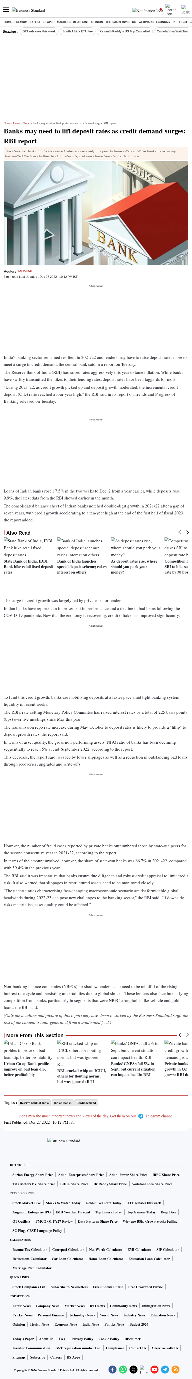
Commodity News (123, 1305)
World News (109, 1315)
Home (8, 21)
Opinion (97, 21)
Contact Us (137, 1348)
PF (174, 21)
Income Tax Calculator (29, 1249)
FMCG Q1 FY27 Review (54, 1221)
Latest (35, 21)
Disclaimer (132, 1338)
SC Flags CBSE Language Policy (37, 1230)
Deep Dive (168, 1212)
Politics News (114, 1324)
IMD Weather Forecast (73, 1212)
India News (90, 1324)
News (27, 123)
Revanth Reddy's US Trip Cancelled (125, 31)
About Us (46, 1338)
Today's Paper (23, 1338)
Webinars (146, 21)
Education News (162, 1315)
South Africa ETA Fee (77, 31)
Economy (163, 21)
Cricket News (22, 1315)
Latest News (21, 1305)
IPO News (97, 1305)
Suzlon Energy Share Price (32, 1174)
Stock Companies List (29, 1286)
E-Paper (48, 21)
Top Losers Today (109, 1212)
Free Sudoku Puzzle (108, 1286)
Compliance (115, 1348)
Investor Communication (31, 1348)
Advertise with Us (164, 1348)
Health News (39, 1324)
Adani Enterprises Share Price (81, 1174)
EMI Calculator (139, 1249)
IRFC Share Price (166, 1174)
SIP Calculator (167, 1249)
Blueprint (81, 21)
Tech (183, 22)
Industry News (134, 1315)
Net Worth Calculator (105, 1249)
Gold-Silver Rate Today (103, 1202)
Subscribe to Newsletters (69, 1286)
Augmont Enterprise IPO (31, 1212)
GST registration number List (78, 1348)
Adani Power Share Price (128, 1174)
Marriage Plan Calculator (32, 1268)
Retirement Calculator (29, 1258)
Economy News (65, 1324)
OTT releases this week (39, 31)
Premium (20, 21)
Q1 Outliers (21, 1221)
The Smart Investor (121, 21)
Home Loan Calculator (105, 1258)
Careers (56, 1357)
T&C (62, 1338)
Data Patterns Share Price (98, 1221)
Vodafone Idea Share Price (152, 1183)
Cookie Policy (108, 1338)
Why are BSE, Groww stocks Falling (150, 1221)
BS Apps (73, 1357)
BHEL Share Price (74, 1183)
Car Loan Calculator (67, 1258)
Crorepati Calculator (68, 1249)
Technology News (82, 1315)
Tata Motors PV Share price (33, 1183)
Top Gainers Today (141, 1212)
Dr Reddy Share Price (110, 1183)
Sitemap (18, 1357)
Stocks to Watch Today (63, 1202)
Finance (17, 123)
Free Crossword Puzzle (145, 1286)
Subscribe (37, 1357)
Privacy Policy (82, 1338)
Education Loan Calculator (149, 1258)
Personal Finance (51, 1315)
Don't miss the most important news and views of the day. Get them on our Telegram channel (96, 1115)
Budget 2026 (139, 1324)
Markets (63, 21)
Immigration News (156, 1305)
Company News (47, 1305)
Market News (74, 1305)
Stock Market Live (26, 1202)
